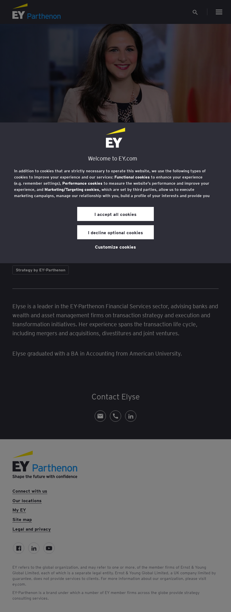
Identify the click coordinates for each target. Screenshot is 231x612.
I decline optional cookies (115, 232)
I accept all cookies (115, 214)
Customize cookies (115, 247)
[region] (115, 192)
